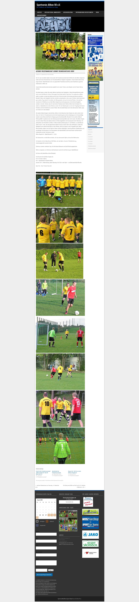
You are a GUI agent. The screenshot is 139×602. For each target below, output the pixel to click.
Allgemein (90, 129)
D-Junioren (90, 139)
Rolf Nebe (52, 74)
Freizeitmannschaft (49, 480)
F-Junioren (90, 143)
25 (40, 515)
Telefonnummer (39, 552)
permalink (61, 480)
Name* (37, 538)
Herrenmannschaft (91, 148)
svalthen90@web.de (63, 541)
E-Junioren (90, 141)
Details (37, 559)
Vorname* (38, 531)
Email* (37, 545)
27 (46, 515)
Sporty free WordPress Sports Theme (65, 599)
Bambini (89, 134)
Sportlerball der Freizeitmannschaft (56, 471)
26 (43, 515)
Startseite (39, 12)
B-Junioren (90, 132)
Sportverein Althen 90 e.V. (48, 5)
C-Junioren (90, 136)
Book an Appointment (41, 15)
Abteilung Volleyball (68, 12)
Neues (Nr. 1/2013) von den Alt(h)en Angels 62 (74, 471)
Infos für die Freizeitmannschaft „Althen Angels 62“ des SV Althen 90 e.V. (43, 472)
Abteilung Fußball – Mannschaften (52, 12)
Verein (97, 12)
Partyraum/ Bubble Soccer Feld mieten (84, 12)
